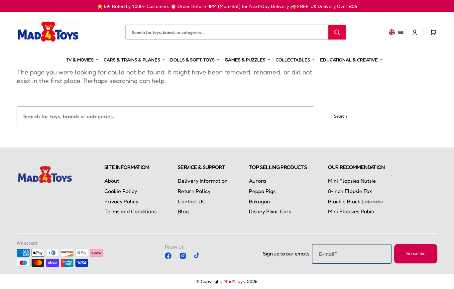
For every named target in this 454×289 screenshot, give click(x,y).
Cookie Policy (120, 191)
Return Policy (194, 191)
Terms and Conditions (130, 211)
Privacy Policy (121, 201)
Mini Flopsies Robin (351, 211)
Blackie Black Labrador (356, 201)
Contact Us (191, 201)
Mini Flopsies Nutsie (352, 180)
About (111, 180)
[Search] (337, 32)
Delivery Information (203, 180)
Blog (183, 211)
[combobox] (235, 32)
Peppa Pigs (262, 191)
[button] (414, 32)
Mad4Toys (234, 281)
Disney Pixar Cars (270, 211)
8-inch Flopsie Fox (350, 191)
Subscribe (415, 253)
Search (340, 116)
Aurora (257, 180)
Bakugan (259, 201)
